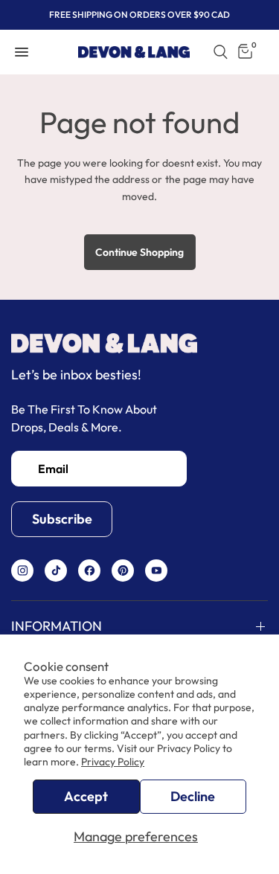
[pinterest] (123, 570)
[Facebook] (89, 570)
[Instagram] (22, 570)
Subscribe (62, 518)
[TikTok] (56, 570)
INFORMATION (56, 625)
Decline (192, 796)
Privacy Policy (112, 761)
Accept (86, 796)
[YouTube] (156, 570)
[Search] (220, 52)
